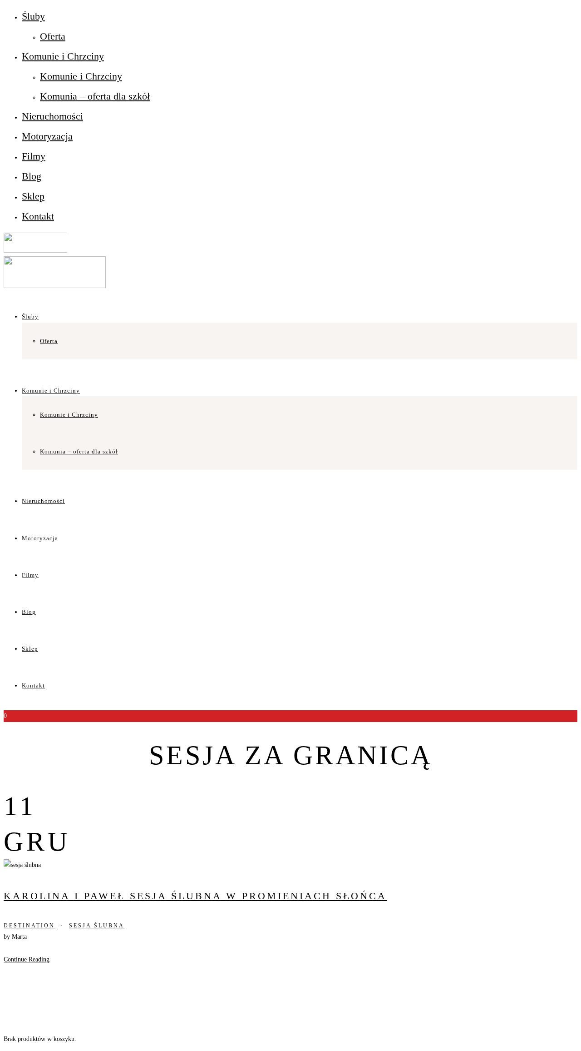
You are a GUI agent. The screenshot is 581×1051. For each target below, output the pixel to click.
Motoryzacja (47, 136)
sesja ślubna (96, 925)
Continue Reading (26, 959)
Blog (31, 176)
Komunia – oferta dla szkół (95, 96)
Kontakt (38, 216)
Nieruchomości (52, 116)
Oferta (52, 36)
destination (29, 925)
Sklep (33, 196)
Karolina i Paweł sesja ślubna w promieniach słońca (195, 896)
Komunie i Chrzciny (63, 56)
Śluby (33, 16)
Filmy (33, 156)
